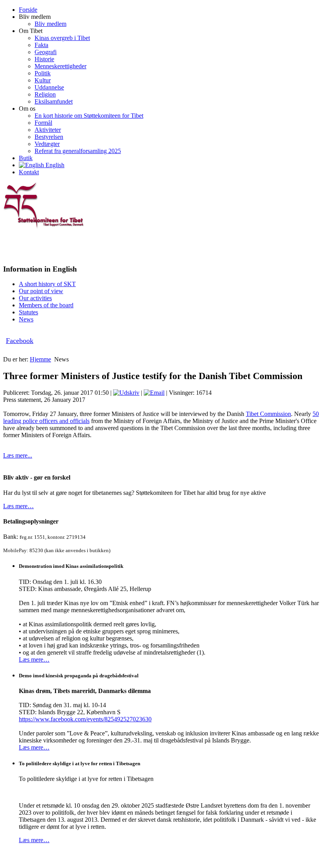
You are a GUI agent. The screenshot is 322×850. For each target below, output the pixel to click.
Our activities (35, 298)
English (54, 165)
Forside (28, 9)
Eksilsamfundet (54, 101)
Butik (26, 158)
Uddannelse (49, 87)
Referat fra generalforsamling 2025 (78, 151)
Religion (45, 94)
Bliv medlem (50, 23)
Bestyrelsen (49, 136)
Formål (43, 122)
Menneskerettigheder (60, 66)
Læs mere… (18, 506)
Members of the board (46, 305)
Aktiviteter (48, 129)
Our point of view (41, 291)
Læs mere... (17, 455)
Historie (44, 59)
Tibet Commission (268, 413)
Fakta (41, 45)
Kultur (43, 80)
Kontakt (29, 172)
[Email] (154, 392)
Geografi (46, 52)
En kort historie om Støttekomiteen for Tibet (89, 115)
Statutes (28, 312)
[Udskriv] (126, 392)
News (26, 319)
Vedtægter (47, 143)
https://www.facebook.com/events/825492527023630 (85, 719)
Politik (43, 73)
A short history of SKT (47, 284)
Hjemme (40, 359)
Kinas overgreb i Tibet (62, 38)
